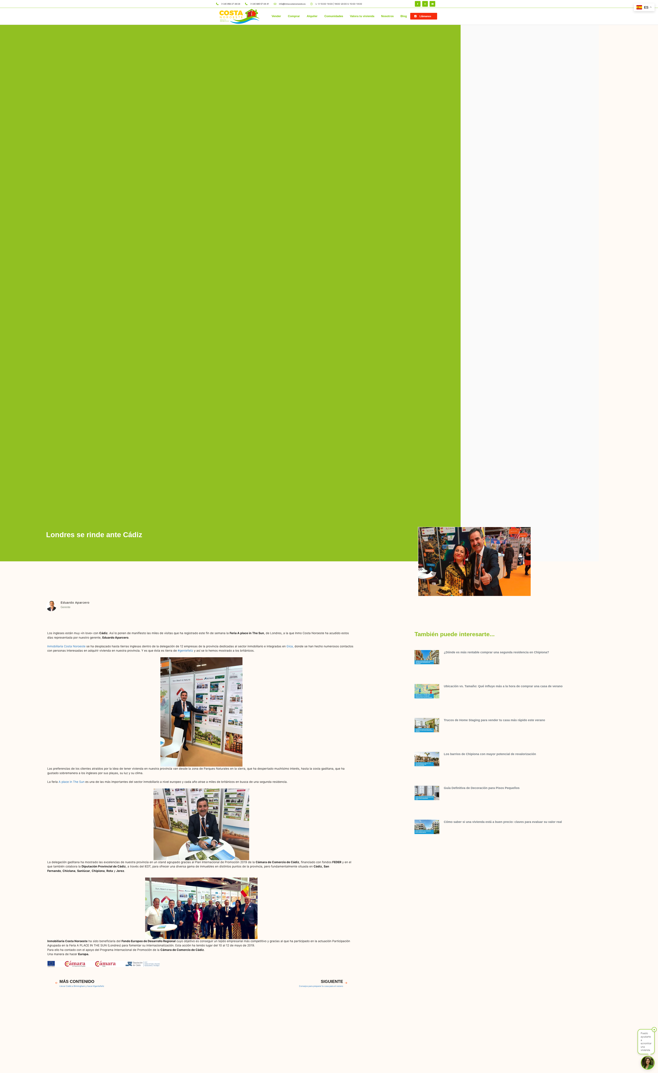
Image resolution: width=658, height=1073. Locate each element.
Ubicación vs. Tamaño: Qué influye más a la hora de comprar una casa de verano (503, 686)
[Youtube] (432, 4)
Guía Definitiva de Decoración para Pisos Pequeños (482, 788)
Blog (403, 16)
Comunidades (333, 16)
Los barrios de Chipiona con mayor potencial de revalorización (490, 754)
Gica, (290, 646)
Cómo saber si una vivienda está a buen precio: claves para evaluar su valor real (503, 822)
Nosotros (387, 16)
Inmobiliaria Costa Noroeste (66, 646)
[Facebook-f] (418, 4)
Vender (276, 16)
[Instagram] (425, 4)
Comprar (294, 16)
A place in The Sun (71, 782)
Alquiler (312, 16)
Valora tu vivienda (362, 16)
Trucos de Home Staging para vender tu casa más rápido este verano (494, 720)
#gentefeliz (185, 650)
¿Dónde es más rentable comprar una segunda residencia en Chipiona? (496, 652)
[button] (423, 16)
